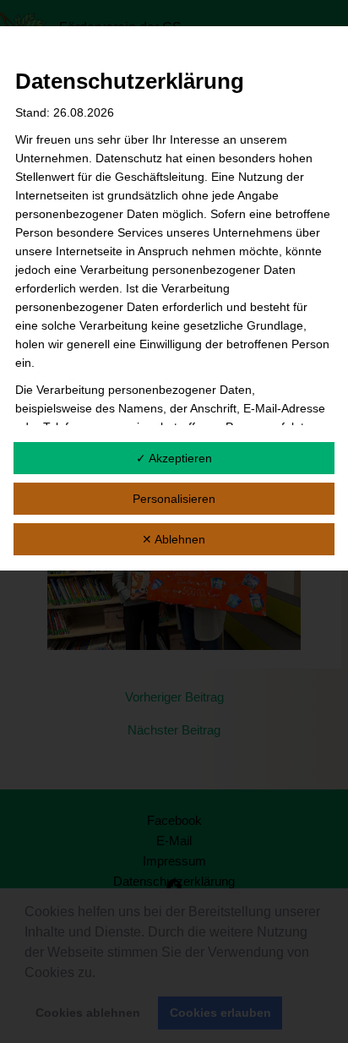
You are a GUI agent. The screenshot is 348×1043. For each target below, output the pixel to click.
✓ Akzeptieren (174, 458)
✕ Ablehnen (173, 539)
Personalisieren (174, 498)
